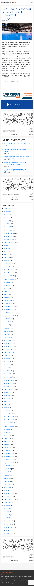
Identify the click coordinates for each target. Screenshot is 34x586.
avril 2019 (7, 478)
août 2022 (7, 355)
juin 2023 (7, 325)
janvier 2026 (8, 230)
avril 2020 (7, 441)
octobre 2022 (8, 349)
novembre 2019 (9, 456)
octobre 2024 (8, 276)
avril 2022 (7, 368)
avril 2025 (7, 257)
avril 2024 (7, 294)
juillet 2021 (7, 395)
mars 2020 (7, 444)
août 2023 (7, 319)
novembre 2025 (9, 236)
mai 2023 (6, 328)
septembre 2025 (9, 242)
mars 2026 (7, 224)
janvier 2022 (8, 377)
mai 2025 (6, 254)
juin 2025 (7, 251)
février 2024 (8, 300)
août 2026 (7, 208)
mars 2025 (7, 260)
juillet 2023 (7, 322)
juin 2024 (7, 288)
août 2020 (7, 429)
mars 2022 (7, 371)
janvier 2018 (8, 524)
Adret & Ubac (22, 584)
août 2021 (7, 392)
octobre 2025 (8, 239)
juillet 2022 (7, 358)
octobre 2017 (8, 533)
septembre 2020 (9, 426)
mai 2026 (6, 218)
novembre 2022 (9, 346)
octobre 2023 (8, 312)
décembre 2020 (9, 417)
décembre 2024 (9, 270)
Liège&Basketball (7, 2)
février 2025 (8, 263)
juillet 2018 (7, 505)
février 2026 (8, 227)
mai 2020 (6, 438)
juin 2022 (7, 362)
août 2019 (7, 466)
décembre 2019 (9, 453)
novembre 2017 (9, 530)
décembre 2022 (9, 343)
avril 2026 (7, 221)
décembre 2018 (9, 490)
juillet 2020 (7, 432)
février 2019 (7, 484)
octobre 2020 (8, 423)
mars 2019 (7, 481)
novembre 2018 (9, 493)
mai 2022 (6, 365)
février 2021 (7, 411)
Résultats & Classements (18, 105)
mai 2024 (6, 291)
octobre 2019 (8, 460)
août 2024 (7, 282)
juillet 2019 (7, 469)
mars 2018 (7, 518)
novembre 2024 (9, 273)
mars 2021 (7, 407)
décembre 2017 (9, 527)
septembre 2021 (9, 389)
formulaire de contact (24, 578)
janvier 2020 (8, 450)
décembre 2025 (9, 233)
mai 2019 (6, 475)
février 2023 (8, 337)
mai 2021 (6, 401)
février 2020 (8, 447)
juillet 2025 (7, 248)
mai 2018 (6, 512)
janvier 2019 (7, 487)
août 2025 (7, 245)
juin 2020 (7, 435)
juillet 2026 (7, 211)
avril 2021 (7, 404)
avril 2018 (7, 515)
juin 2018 (7, 509)
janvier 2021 (7, 414)
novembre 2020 (9, 420)
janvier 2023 (8, 340)
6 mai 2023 (5, 20)
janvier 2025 (8, 267)
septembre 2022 (9, 352)
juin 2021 (7, 398)
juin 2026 (7, 214)
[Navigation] (31, 2)
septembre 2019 (9, 463)
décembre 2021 (9, 380)
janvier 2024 (8, 303)
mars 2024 (7, 297)
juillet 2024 (7, 285)
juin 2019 (7, 472)
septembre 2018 (9, 499)
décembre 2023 (9, 306)
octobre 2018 (8, 496)
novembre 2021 (9, 383)
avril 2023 (7, 331)
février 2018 (7, 521)
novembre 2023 (9, 309)
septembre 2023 (9, 316)
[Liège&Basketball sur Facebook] (2, 574)
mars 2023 (7, 334)
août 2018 (7, 502)
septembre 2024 (9, 279)
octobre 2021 (8, 386)
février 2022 (8, 374)
